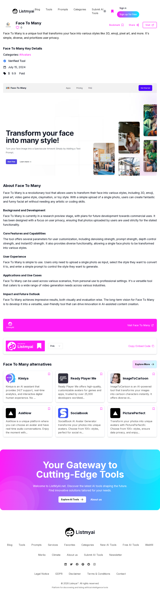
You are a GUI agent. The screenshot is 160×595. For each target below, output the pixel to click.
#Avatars (25, 54)
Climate (56, 554)
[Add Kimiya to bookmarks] (49, 374)
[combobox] (55, 346)
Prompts (63, 9)
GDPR (58, 573)
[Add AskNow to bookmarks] (49, 409)
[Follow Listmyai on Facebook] (77, 564)
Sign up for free (128, 14)
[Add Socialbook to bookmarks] (101, 409)
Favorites (69, 544)
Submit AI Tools (93, 554)
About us (96, 499)
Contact (121, 573)
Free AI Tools (131, 544)
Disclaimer (75, 573)
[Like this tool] (17, 27)
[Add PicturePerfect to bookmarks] (153, 409)
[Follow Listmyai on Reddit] (88, 564)
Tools (49, 9)
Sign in (123, 8)
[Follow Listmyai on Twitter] (71, 564)
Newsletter (115, 554)
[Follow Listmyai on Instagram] (94, 564)
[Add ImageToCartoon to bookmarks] (153, 374)
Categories (80, 9)
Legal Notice (41, 573)
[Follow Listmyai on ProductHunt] (83, 564)
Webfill (149, 544)
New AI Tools (108, 544)
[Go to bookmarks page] (112, 11)
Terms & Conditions (98, 573)
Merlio (42, 554)
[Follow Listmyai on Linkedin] (65, 564)
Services (53, 544)
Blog (37, 9)
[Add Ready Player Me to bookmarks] (101, 374)
